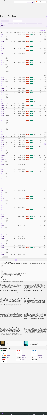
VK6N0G (3, 140)
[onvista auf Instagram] (12, 414)
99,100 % (28, 81)
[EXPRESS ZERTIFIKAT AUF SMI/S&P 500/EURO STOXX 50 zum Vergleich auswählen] (1, 150)
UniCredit (23, 359)
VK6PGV (3, 79)
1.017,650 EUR (31, 101)
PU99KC (3, 136)
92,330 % (32, 41)
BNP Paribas (8, 350)
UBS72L (3, 218)
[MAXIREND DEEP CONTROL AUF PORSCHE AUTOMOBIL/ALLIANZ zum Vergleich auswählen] (1, 198)
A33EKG (3, 144)
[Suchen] (32, 2)
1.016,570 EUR (31, 171)
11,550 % (28, 50)
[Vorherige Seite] (14, 260)
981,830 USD (27, 146)
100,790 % (32, 60)
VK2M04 (3, 157)
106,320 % (28, 218)
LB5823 (3, 207)
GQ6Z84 (3, 171)
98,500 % (32, 142)
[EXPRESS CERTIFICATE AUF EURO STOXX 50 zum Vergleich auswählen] (1, 247)
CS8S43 (3, 109)
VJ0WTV (3, 111)
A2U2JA (3, 150)
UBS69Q (3, 94)
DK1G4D (3, 194)
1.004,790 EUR (27, 62)
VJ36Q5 (3, 142)
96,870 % (32, 83)
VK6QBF (3, 196)
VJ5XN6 (3, 83)
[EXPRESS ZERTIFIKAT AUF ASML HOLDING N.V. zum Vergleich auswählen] (1, 227)
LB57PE (3, 169)
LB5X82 (3, 243)
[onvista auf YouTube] (11, 414)
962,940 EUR (27, 196)
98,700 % (32, 113)
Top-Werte (34, 414)
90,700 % (28, 140)
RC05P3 (3, 164)
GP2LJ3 (3, 60)
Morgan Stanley (24, 357)
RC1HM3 (3, 131)
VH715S (3, 99)
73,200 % (28, 148)
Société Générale (40, 357)
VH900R (3, 46)
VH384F (3, 209)
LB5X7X (3, 205)
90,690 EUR (31, 198)
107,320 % (32, 218)
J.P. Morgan (23, 355)
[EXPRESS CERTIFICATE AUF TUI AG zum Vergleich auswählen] (1, 159)
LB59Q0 (3, 214)
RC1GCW (3, 53)
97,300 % (28, 142)
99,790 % (28, 60)
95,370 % (28, 83)
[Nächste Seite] (33, 260)
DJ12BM (3, 198)
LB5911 (3, 161)
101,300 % (32, 77)
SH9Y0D (3, 103)
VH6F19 (3, 134)
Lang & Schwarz (40, 355)
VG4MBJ (3, 62)
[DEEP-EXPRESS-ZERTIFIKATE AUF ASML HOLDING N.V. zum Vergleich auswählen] (1, 173)
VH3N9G (3, 81)
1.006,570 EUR (27, 171)
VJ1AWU (3, 138)
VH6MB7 (3, 115)
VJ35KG (3, 90)
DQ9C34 (3, 34)
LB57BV (3, 192)
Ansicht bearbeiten (42, 30)
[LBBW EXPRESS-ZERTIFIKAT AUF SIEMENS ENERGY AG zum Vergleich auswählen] (1, 200)
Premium (25, 2)
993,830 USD (31, 146)
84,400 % (28, 134)
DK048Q (3, 107)
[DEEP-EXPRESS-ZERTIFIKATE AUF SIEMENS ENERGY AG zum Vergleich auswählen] (1, 214)
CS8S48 (3, 225)
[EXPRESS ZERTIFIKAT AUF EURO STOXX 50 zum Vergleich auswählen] (1, 48)
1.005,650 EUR (27, 101)
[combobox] (17, 21)
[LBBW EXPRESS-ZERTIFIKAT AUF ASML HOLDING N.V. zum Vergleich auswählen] (1, 161)
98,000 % (28, 120)
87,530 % (28, 64)
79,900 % (28, 79)
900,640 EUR (27, 105)
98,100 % (32, 92)
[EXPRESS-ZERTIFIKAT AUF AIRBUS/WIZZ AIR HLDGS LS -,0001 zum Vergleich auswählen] (1, 53)
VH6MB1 (3, 41)
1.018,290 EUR (31, 34)
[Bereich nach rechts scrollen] (45, 144)
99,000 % (32, 120)
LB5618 (3, 236)
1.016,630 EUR (31, 90)
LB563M (3, 173)
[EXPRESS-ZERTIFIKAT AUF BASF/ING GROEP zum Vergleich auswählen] (1, 103)
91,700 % (32, 140)
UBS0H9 (3, 247)
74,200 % (32, 148)
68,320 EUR (28, 159)
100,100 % (32, 81)
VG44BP (3, 55)
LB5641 (3, 223)
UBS (7, 359)
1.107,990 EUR (27, 216)
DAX (22, 414)
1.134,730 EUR (27, 115)
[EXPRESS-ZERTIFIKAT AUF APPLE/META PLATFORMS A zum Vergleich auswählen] (1, 131)
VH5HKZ (3, 101)
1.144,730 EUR (31, 115)
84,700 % (32, 209)
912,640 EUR (31, 105)
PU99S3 (3, 254)
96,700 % (28, 92)
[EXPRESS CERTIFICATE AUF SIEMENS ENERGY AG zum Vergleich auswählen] (1, 216)
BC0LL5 (3, 48)
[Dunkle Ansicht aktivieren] (4, 0)
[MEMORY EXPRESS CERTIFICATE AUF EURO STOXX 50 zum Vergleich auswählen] (1, 36)
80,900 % (32, 79)
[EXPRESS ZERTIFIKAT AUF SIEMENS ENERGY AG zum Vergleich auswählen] (1, 218)
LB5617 (3, 238)
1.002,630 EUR (27, 90)
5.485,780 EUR (31, 46)
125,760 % (28, 155)
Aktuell (17, 2)
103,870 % (28, 36)
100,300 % (28, 77)
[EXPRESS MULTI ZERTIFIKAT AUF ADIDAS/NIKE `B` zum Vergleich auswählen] (1, 136)
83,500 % (28, 209)
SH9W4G (3, 36)
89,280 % (32, 64)
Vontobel (39, 359)
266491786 (3, 155)
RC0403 (3, 85)
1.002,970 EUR (31, 157)
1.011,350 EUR (27, 247)
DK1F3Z (3, 227)
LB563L (3, 234)
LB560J (3, 188)
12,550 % (32, 50)
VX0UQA (3, 105)
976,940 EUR (31, 196)
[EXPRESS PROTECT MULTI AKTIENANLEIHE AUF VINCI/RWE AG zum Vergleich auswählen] (1, 142)
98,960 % (28, 111)
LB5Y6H (3, 200)
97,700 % (28, 113)
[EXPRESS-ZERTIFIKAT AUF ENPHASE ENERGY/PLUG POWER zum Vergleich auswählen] (1, 164)
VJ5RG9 (3, 92)
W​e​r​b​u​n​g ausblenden (29, 9)
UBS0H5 (3, 216)
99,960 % (32, 111)
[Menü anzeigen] (15, 2)
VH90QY (3, 120)
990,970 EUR (27, 157)
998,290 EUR (27, 34)
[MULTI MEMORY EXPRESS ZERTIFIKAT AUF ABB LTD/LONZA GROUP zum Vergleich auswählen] (1, 55)
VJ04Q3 (3, 113)
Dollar (28, 414)
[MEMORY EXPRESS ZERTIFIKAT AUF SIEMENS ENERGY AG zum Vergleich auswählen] (1, 94)
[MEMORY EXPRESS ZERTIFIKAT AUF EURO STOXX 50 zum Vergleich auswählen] (1, 252)
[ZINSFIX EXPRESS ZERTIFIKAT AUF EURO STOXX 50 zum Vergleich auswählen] (1, 34)
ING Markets (8, 355)
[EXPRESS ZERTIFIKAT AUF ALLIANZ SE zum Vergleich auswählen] (1, 107)
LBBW (8, 357)
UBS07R (3, 159)
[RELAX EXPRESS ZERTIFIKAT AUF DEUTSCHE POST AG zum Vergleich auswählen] (1, 88)
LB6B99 (3, 245)
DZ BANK (39, 350)
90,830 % (28, 41)
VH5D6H (3, 148)
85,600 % (32, 134)
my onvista (21, 2)
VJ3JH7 (3, 64)
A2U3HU (3, 88)
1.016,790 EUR (31, 62)
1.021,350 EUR (31, 247)
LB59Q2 (3, 190)
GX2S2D (3, 50)
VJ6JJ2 (3, 146)
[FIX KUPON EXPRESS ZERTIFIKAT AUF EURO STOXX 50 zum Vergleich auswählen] (1, 254)
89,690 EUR (28, 198)
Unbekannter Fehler (39, 1)
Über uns (42, 414)
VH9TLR (3, 77)
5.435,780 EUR (27, 46)
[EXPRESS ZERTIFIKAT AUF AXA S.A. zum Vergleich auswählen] (1, 194)
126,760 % (32, 155)
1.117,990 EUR (31, 216)
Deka (23, 350)
